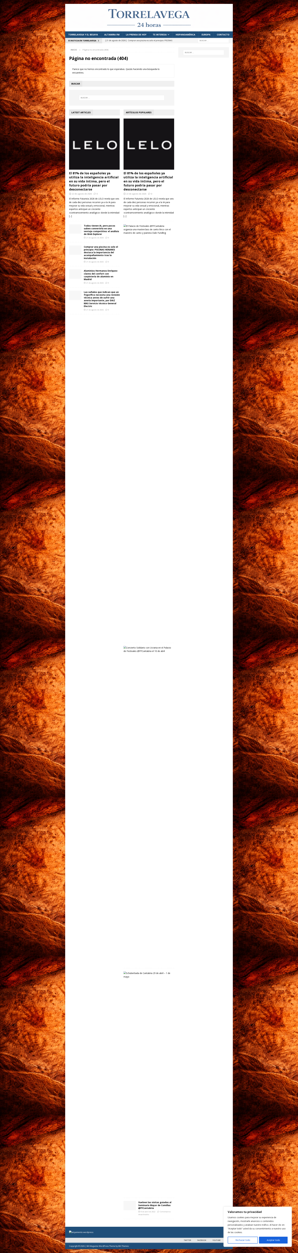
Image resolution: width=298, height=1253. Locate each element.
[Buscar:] (213, 40)
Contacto (223, 34)
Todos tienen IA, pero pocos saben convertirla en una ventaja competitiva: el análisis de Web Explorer (101, 230)
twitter (187, 1240)
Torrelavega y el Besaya (83, 34)
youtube (216, 1240)
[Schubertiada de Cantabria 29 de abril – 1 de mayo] (148, 974)
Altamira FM (112, 34)
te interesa (160, 34)
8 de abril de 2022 (148, 1211)
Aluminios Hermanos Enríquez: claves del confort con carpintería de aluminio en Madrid (101, 275)
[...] (70, 216)
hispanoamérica (185, 34)
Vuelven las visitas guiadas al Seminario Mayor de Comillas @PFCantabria (154, 1205)
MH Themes (123, 1246)
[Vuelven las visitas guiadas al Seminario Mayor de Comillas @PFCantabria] (130, 1205)
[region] (258, 1227)
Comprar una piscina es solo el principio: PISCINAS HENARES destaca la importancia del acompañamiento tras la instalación (101, 252)
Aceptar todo (273, 1240)
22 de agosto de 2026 (82, 193)
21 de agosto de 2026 (95, 237)
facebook (201, 1240)
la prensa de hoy (136, 34)
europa (206, 34)
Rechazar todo (242, 1240)
